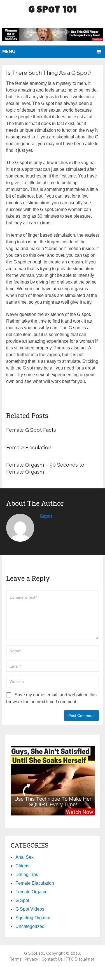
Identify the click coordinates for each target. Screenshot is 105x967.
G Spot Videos (29, 909)
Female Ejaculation (28, 447)
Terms (16, 959)
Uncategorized (30, 926)
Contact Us (52, 959)
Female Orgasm (31, 891)
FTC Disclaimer (80, 959)
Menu (8, 51)
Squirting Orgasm (32, 917)
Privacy (31, 959)
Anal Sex (24, 857)
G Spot (22, 900)
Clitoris (22, 865)
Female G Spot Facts (31, 430)
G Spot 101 (52, 10)
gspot (46, 516)
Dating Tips (26, 874)
